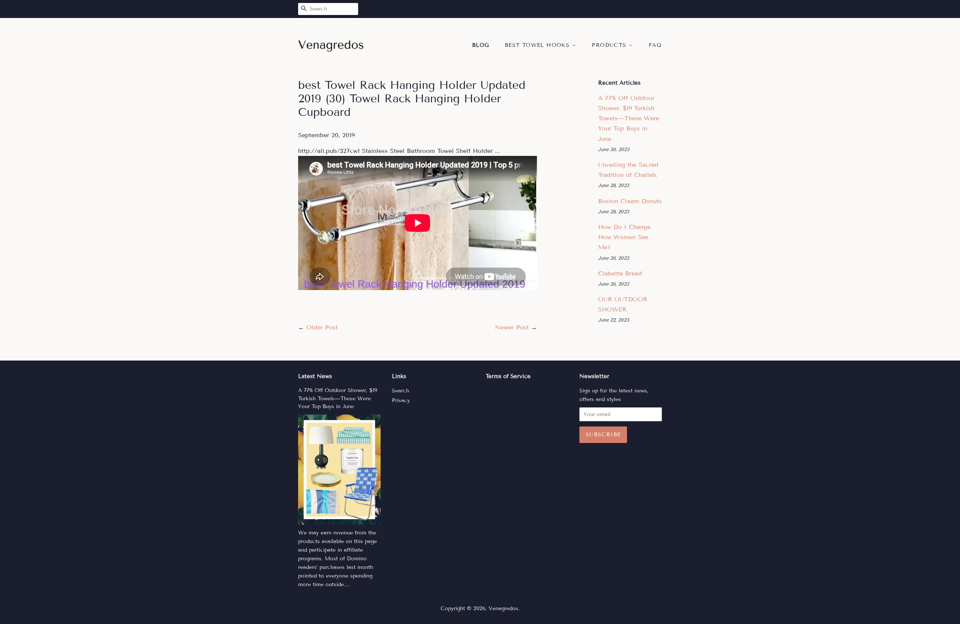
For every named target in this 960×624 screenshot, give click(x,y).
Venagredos (503, 608)
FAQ (655, 45)
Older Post (322, 327)
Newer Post (512, 327)
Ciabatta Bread (620, 273)
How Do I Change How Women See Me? (624, 237)
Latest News (315, 376)
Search (400, 391)
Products (610, 45)
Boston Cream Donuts (630, 201)
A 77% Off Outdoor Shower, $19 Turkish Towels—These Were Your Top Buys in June (628, 118)
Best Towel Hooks (538, 45)
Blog (480, 45)
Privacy (401, 400)
